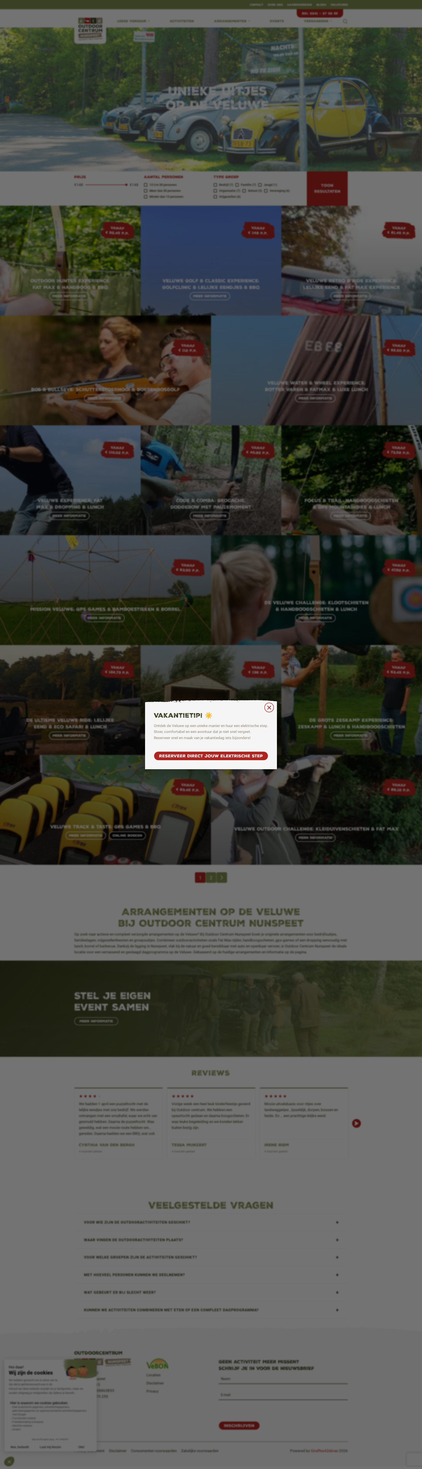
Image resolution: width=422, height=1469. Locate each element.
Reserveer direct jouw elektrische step (211, 756)
